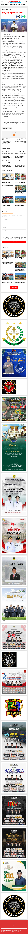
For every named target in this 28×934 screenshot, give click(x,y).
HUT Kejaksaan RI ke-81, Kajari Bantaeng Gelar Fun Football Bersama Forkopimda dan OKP (20, 205)
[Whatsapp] (24, 16)
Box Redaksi (3, 931)
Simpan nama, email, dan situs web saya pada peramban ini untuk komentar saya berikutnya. (14, 238)
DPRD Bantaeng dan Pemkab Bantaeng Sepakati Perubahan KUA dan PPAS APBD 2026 (7, 182)
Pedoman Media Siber (12, 931)
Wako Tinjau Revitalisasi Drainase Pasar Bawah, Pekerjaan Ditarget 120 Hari (7, 186)
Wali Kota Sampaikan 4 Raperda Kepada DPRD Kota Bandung (20, 166)
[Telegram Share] (22, 16)
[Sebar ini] (17, 16)
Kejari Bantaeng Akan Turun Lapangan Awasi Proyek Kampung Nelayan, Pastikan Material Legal (20, 193)
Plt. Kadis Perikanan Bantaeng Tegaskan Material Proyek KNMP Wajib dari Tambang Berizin (7, 205)
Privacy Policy (21, 931)
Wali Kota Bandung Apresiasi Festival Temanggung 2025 (19, 161)
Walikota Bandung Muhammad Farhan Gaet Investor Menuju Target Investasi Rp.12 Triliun (7, 152)
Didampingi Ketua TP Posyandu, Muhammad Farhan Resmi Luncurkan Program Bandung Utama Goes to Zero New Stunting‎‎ (20, 152)
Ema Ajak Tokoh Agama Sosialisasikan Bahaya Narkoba (20, 140)
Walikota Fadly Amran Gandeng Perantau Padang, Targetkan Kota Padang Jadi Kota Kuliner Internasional (20, 157)
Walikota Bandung (7, 128)
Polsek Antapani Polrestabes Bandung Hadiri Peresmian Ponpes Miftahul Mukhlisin (7, 142)
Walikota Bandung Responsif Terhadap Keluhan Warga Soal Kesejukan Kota (6, 166)
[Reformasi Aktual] (14, 1)
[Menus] (2, 1)
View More (14, 287)
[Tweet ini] (19, 16)
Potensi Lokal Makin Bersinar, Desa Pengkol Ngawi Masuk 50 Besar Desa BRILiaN (20, 182)
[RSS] (14, 135)
